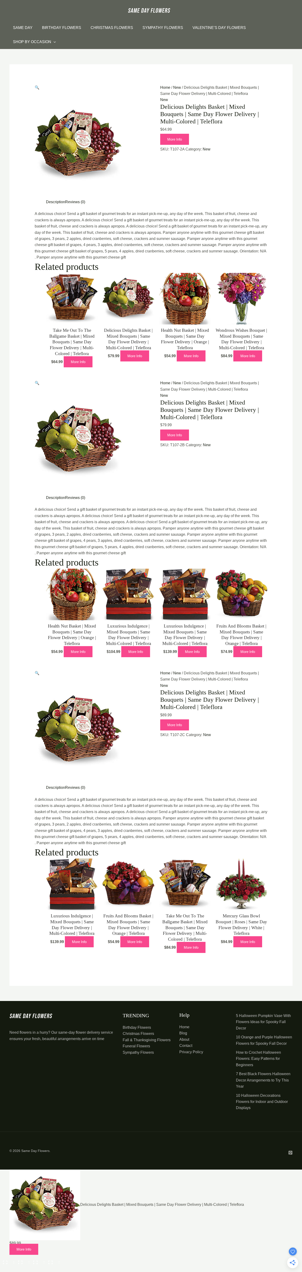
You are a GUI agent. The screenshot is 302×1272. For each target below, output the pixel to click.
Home (165, 87)
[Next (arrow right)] (22, 1268)
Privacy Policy (191, 1052)
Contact (185, 1046)
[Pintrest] (290, 1152)
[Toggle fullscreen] (22, 1260)
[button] (37, 87)
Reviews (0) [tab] (75, 202)
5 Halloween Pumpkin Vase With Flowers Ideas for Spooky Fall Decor (263, 1022)
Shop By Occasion (32, 42)
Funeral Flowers (136, 1046)
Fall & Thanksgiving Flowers (147, 1040)
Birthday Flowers (61, 28)
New (177, 87)
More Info (174, 139)
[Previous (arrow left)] (7, 1268)
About (184, 1039)
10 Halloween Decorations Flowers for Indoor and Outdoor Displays (262, 1102)
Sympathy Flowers (163, 28)
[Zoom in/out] (7, 1260)
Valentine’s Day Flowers (219, 28)
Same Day (23, 28)
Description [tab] (55, 202)
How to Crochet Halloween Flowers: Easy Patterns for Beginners (258, 1058)
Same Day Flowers (35, 1151)
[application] (53, 42)
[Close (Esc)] (52, 1260)
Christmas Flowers (112, 28)
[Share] (37, 1260)
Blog (183, 1033)
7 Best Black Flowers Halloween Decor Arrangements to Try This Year (263, 1080)
